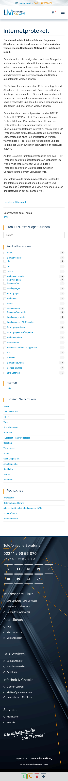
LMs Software (13, 373)
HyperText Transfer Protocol (16, 438)
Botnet (6, 453)
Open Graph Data (11, 458)
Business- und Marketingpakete (22, 347)
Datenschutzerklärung (13, 503)
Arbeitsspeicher (10, 464)
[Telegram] (18, 579)
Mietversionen (13, 308)
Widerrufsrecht (10, 513)
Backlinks (8, 469)
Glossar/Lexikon (15, 686)
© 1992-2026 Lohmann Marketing (34, 764)
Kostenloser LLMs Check (19, 697)
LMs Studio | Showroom (19, 606)
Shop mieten (13, 342)
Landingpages (13, 288)
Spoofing (7, 443)
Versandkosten (10, 518)
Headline (7, 432)
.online (10, 271)
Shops (10, 303)
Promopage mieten (16, 327)
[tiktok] (38, 579)
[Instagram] (28, 568)
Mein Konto (12, 716)
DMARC (7, 474)
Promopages (13, 293)
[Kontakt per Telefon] (30, 776)
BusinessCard (13, 283)
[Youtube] (8, 579)
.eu (8, 266)
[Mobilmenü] (62, 12)
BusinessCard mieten (17, 312)
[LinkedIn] (38, 568)
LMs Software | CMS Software (22, 600)
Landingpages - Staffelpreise (20, 322)
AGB (9, 626)
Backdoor (7, 479)
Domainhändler (14, 661)
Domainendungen (15, 363)
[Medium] (28, 579)
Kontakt (11, 722)
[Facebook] (18, 568)
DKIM (6, 406)
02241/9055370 (44, 3)
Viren (5, 422)
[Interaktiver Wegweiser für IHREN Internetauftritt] (43, 776)
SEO (9, 352)
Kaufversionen (14, 280)
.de (8, 261)
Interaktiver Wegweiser (18, 612)
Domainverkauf (14, 258)
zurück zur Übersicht (14, 202)
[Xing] (48, 568)
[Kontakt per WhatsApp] (24, 776)
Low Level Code (10, 411)
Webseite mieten (15, 337)
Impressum (8, 497)
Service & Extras (14, 368)
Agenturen (12, 672)
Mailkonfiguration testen (19, 692)
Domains (11, 357)
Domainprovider (10, 427)
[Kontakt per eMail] (37, 776)
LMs (9, 388)
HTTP (6, 417)
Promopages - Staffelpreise (20, 332)
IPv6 (5, 216)
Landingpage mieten (16, 317)
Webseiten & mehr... (16, 276)
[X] (8, 568)
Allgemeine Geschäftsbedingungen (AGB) (22, 508)
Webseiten (12, 298)
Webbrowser (9, 448)
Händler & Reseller (16, 666)
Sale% (10, 252)
